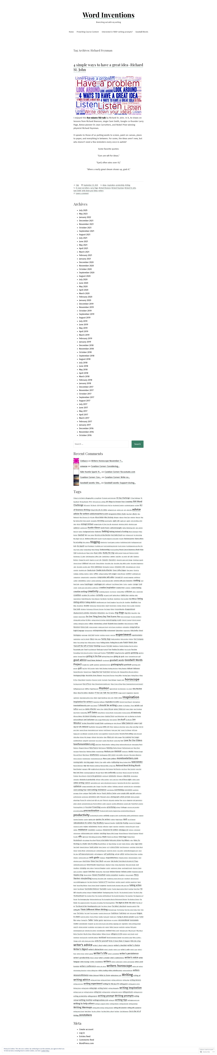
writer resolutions (96, 962)
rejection (115, 826)
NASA (88, 765)
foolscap (100, 649)
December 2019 (86, 304)
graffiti (92, 664)
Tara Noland (80, 889)
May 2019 (83, 328)
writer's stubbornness (117, 958)
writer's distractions (96, 949)
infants (95, 698)
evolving (102, 635)
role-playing (85, 840)
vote (103, 927)
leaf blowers (107, 730)
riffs (80, 836)
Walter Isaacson (114, 927)
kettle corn (106, 727)
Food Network (92, 649)
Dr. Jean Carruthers (83, 188)
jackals (137, 705)
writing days (126, 980)
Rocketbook (77, 840)
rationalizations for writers (83, 823)
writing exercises (78, 984)
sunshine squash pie (131, 882)
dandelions (117, 599)
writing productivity (80, 996)
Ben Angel (76, 538)
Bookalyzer (91, 546)
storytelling (86, 878)
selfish (122, 854)
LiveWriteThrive (77, 740)
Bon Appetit (80, 546)
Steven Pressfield (98, 875)
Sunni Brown (111, 882)
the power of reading (96, 903)
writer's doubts (108, 949)
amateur (132, 517)
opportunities (135, 783)
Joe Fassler (138, 716)
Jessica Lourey (126, 712)
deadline (127, 602)
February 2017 (85, 421)
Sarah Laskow (94, 847)
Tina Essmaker (94, 913)
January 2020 (85, 300)
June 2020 (83, 283)
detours (124, 606)
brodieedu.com (81, 553)
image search (122, 693)
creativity (93, 591)
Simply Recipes (100, 865)
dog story (128, 613)
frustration (110, 653)
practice (140, 804)
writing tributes (114, 1004)
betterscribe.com (91, 539)
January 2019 (85, 342)
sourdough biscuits (127, 868)
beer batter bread (116, 535)
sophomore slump (116, 868)
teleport (89, 892)
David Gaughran (111, 602)
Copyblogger (88, 584)
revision (96, 833)
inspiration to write (112, 702)
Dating (140, 599)
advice (136, 509)
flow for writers (133, 646)
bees (124, 535)
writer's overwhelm (113, 954)
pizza (124, 800)
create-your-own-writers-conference (88, 588)
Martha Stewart (117, 748)
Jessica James (118, 712)
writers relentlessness (115, 970)
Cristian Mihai (120, 592)
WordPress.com (86, 1043)
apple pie (123, 521)
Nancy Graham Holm (125, 762)
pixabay (117, 800)
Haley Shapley (122, 668)
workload (102, 937)
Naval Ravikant (77, 769)
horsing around (77, 684)
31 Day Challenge (135, 498)
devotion (137, 606)
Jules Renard (117, 723)
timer (138, 910)
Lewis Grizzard (137, 734)
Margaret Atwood (84, 748)
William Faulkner (96, 934)
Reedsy (100, 826)
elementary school (100, 624)
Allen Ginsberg (108, 517)
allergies (116, 517)
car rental (124, 556)
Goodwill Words (142, 32)
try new (136, 917)
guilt (80, 668)
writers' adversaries (117, 962)
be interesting (138, 535)
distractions (101, 613)
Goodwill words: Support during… (120, 483)
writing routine (85, 1000)
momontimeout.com (96, 758)
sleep (112, 865)
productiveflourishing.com (127, 811)
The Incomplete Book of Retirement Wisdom (114, 899)
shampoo (102, 858)
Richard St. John (130, 188)
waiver (107, 927)
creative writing (80, 591)
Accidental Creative (118, 505)
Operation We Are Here (124, 783)
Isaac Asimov (93, 705)
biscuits (121, 538)
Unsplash (90, 924)
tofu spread (133, 913)
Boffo (74, 546)
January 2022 (85, 217)
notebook (105, 776)
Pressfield (88, 807)
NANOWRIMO (137, 762)
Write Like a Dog (135, 941)
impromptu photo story (86, 698)
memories (125, 751)
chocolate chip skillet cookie (122, 563)
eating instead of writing (98, 620)
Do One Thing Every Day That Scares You (103, 616)
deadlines (134, 602)
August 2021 (84, 234)
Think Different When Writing (94, 909)
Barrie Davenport (134, 531)
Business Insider (134, 553)
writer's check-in (108, 945)
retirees (131, 830)
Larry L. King (129, 727)
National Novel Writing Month (128, 765)
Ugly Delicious (108, 920)
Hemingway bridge (79, 675)
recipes (85, 826)
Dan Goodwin (125, 599)
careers (112, 556)
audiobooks (83, 528)
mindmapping (103, 755)
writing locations (88, 992)
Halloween (136, 668)
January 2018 (85, 383)
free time (134, 649)
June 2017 (83, 407)
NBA (89, 769)
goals (122, 656)
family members (115, 639)
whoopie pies (124, 930)
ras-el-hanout (131, 819)
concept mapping (128, 577)
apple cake (116, 521)
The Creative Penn (89, 896)
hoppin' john (120, 680)
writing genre (124, 984)
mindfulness (94, 755)
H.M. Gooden (91, 668)
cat (128, 556)
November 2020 (86, 265)
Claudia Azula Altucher (104, 570)
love (122, 740)
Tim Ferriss (80, 913)
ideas (104, 185)
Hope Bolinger (112, 680)
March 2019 (84, 335)
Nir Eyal (98, 772)
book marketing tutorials (111, 546)
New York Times (78, 772)
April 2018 (83, 373)
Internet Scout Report (125, 702)
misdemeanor (86, 758)
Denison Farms (101, 606)
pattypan (85, 793)
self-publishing (109, 854)
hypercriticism (113, 689)
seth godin (94, 857)
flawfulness (116, 646)
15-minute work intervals (109, 498)
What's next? (115, 930)
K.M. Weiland (83, 727)
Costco (125, 584)
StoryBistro (122, 875)
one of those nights (125, 779)
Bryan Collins (98, 553)
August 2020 (85, 276)
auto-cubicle (139, 528)
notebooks (112, 776)
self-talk (117, 854)
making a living (115, 744)
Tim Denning (120, 910)
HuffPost (87, 689)
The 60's (116, 892)
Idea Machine (137, 689)
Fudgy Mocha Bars (120, 653)
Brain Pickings (95, 549)
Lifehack (94, 737)
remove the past (130, 826)
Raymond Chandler (109, 823)
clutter (91, 574)
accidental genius (129, 505)
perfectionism (77, 797)
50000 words (104, 505)
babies (81, 531)
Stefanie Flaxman (115, 871)
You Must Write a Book (107, 1011)
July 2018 (83, 362)
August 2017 (84, 400)
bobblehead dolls (125, 542)
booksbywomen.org (132, 546)
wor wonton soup (127, 937)
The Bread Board (78, 896)
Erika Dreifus (134, 630)
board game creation (114, 542)
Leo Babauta (83, 734)
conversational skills (107, 581)
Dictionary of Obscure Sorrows (95, 609)
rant (125, 819)
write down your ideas (90, 191)
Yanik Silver (88, 1011)
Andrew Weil (79, 521)
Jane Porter (76, 712)
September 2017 (86, 397)
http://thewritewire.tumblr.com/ (101, 684)
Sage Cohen (138, 844)
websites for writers (90, 930)
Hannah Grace (87, 672)
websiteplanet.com (78, 930)
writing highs (93, 988)
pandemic (136, 790)
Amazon (138, 517)
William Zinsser (106, 934)
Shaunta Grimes (123, 858)
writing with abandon (120, 1007)
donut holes (81, 617)
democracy (93, 606)
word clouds (130, 934)
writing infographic (113, 988)
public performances (133, 815)
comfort (128, 574)
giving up (117, 656)
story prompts (129, 875)
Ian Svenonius (122, 689)
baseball (81, 535)
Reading (125, 823)
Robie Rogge (123, 837)
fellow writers (92, 642)
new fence (124, 769)
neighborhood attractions (98, 769)
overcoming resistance (96, 790)
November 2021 (86, 224)
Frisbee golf (97, 653)
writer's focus (80, 954)
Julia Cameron (127, 723)
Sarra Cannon (102, 847)
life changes (87, 737)
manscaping (135, 744)
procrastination (91, 810)
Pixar (121, 800)
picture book (90, 800)
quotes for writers (103, 819)
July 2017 (83, 404)
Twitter (90, 920)
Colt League (112, 574)
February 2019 (85, 338)
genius (75, 656)
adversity (129, 510)
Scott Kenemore (124, 847)
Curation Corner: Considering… (105, 466)
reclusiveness (93, 826)
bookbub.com (99, 546)
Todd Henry (122, 913)
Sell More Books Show (131, 854)
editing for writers (83, 623)
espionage (84, 635)
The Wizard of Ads (81, 906)
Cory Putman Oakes (117, 584)
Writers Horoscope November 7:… (107, 461)
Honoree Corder (96, 680)
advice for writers (81, 514)
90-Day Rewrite (84, 502)
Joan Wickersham (119, 716)
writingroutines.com (100, 1000)
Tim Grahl (87, 913)
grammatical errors (105, 664)
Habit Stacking (103, 668)
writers (101, 191)
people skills (125, 793)
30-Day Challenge (123, 498)
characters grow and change (124, 560)
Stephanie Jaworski (137, 871)
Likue (105, 737)
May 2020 (83, 286)
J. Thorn (132, 705)
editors (91, 623)
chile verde (92, 563)
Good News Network (94, 660)
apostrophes (108, 521)
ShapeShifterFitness (112, 858)
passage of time (78, 793)
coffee (96, 574)
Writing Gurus (77, 988)
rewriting (103, 833)
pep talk (132, 793)
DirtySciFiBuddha (119, 609)
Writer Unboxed (94, 975)
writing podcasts (128, 992)
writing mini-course (116, 992)
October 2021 (85, 227)
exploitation (76, 639)
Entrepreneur (88, 630)
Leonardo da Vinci (93, 734)
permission (85, 797)
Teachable (103, 889)
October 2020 (85, 269)
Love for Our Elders (133, 740)
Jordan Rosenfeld (88, 723)
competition (93, 577)
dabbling (131, 595)
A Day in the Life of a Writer (98, 510)
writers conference (88, 966)
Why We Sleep (87, 934)
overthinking (119, 790)
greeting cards (136, 664)
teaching (130, 889)
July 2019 (83, 321)
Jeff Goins (92, 712)
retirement (137, 830)
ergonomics (126, 630)
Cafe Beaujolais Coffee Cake (93, 556)
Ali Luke (92, 517)
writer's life (100, 953)
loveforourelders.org (84, 744)
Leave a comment (82, 193)
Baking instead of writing (118, 531)
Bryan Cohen (89, 553)
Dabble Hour (125, 595)
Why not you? (132, 930)
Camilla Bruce (106, 556)
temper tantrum (97, 892)
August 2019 (84, 317)
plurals (79, 804)
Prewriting (96, 807)
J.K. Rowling (126, 705)
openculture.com (95, 783)
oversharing (110, 790)
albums (134, 514)
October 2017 (85, 394)
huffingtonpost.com (78, 689)
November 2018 (86, 349)
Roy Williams (126, 840)
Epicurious (119, 630)
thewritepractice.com (94, 906)
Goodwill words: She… (90, 483)
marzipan (76, 751)
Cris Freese (113, 592)
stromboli (127, 878)
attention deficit (123, 524)
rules (131, 840)
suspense (103, 885)
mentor (131, 751)
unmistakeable (83, 924)
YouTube (116, 1011)
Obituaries (120, 776)
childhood (85, 563)
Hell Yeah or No (115, 672)
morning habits (78, 762)
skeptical (108, 865)
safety (132, 844)
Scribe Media (81, 851)
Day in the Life (120, 602)
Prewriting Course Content (88, 32)
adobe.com (120, 510)
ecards (119, 620)
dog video (134, 613)
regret (111, 826)
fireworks (103, 646)
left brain (134, 730)
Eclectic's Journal (126, 620)
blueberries (103, 542)
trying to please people (125, 917)
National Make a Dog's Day (107, 765)
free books (128, 649)
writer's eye (133, 949)
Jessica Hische (110, 712)
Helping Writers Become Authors (129, 672)
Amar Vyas (127, 517)
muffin (104, 762)
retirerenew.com (87, 833)
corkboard (108, 584)
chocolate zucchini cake (83, 567)
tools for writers (85, 917)
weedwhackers (101, 930)
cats (131, 556)
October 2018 (85, 352)
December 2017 (86, 387)
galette (127, 653)
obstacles (76, 779)
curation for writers (88, 595)
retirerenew (76, 833)
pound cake (127, 804)
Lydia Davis (98, 744)
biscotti (100, 538)
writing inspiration (130, 987)
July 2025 (83, 210)
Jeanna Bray (83, 712)
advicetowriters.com (99, 514)
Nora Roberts (83, 776)
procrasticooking (78, 811)
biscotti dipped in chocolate (110, 538)
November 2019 (86, 307)
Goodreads (106, 660)
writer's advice (82, 945)
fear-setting (80, 642)
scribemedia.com (91, 851)
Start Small (106, 871)
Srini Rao (91, 872)
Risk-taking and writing (95, 837)
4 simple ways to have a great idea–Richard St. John (108, 67)
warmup (127, 927)
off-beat (98, 779)
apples (128, 521)
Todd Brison (115, 913)
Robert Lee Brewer (112, 837)
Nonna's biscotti (127, 772)
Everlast (97, 635)
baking (105, 531)
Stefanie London (126, 871)
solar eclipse (90, 868)
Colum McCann (121, 574)
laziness (101, 730)
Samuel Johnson (84, 847)
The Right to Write (122, 903)
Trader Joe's (113, 917)
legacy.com (76, 734)
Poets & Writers (97, 804)
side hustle (107, 861)
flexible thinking (124, 646)
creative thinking (136, 588)
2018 (98, 505)
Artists (78, 524)
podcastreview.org (87, 804)
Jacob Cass (82, 709)
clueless (86, 574)
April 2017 (83, 414)
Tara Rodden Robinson (92, 889)
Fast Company (138, 639)
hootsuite (105, 680)
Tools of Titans (94, 917)
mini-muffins (119, 755)
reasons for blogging (134, 823)
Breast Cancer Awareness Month (129, 549)
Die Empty (107, 609)
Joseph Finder (99, 723)
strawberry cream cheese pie (115, 878)
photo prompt (125, 797)
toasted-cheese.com (104, 913)
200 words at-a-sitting (99, 502)
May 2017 (83, 411)
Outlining (115, 786)
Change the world (84, 560)
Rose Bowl (93, 840)
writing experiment (93, 983)
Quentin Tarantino (78, 819)
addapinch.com (112, 510)
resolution (91, 830)
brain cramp (79, 549)
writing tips (121, 1000)
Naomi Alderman (78, 765)
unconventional (123, 920)
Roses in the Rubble (102, 840)
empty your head (103, 627)
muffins (109, 762)
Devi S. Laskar (131, 606)
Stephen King (78, 875)
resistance (82, 829)
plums (75, 804)
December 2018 (86, 345)
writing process (138, 992)
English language (78, 630)
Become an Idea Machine (103, 535)
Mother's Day (98, 762)
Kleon (111, 727)
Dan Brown (110, 599)
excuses (107, 635)
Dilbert (112, 609)
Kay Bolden (92, 727)
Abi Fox (110, 505)
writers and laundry (128, 962)
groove (75, 668)
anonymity (94, 521)
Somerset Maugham (100, 868)
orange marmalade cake (89, 786)
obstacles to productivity (87, 779)
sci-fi (108, 847)
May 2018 (83, 369)
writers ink (135, 966)
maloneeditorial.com (125, 744)
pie (96, 800)
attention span (133, 524)
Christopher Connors (108, 567)
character (105, 560)
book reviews (122, 546)
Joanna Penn (109, 716)
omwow (83, 466)
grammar (96, 664)
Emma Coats (85, 627)
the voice (132, 903)
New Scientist (131, 769)
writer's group (89, 954)
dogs (121, 612)
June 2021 (83, 241)
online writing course (81, 783)
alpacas (121, 517)
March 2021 (84, 252)
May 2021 (83, 245)
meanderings (100, 751)
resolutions (99, 830)
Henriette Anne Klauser (94, 675)
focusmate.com (78, 649)
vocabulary (91, 927)
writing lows (98, 992)
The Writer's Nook (106, 906)
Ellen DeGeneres (129, 623)
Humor (104, 688)
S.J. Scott (119, 844)
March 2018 (84, 376)
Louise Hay (117, 740)
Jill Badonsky (136, 713)
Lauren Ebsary (83, 730)
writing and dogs (95, 980)
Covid (140, 584)
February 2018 (85, 380)
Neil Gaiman (109, 769)
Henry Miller (118, 675)
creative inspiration (107, 588)
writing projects (92, 996)
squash (85, 871)
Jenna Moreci (101, 712)
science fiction (114, 847)
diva (107, 613)
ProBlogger (124, 807)
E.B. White (88, 620)
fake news (98, 639)
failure (92, 639)
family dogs (106, 639)
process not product (133, 807)
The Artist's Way (137, 892)
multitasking (115, 762)
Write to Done (104, 975)
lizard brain (92, 740)
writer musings (85, 962)
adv (125, 510)
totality (101, 917)
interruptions (136, 702)
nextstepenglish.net (89, 772)
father (75, 642)
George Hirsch (82, 656)
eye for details (85, 639)
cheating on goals (138, 560)
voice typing (98, 927)
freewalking (76, 653)
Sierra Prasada (91, 865)
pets (98, 797)
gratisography (117, 664)
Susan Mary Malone (82, 885)
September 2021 (86, 231)
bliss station (86, 542)
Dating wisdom (90, 602)
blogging (95, 542)
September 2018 (86, 356)
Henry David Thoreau (109, 675)
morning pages (89, 762)
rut (107, 844)
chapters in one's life (95, 560)
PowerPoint (134, 804)
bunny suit (126, 553)
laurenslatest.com (93, 730)
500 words (87, 505)
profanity (106, 815)
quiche (86, 819)
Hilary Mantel (81, 680)
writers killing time (92, 970)
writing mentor (106, 992)
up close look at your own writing (103, 924)
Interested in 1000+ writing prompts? (117, 32)
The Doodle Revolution (118, 896)
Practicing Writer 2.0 (79, 807)
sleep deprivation (120, 865)
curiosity (99, 595)
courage (135, 584)
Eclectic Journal (136, 620)
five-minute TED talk (96, 118)
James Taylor (129, 709)
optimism (77, 786)
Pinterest (105, 800)
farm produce (125, 639)
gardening (134, 653)
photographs (115, 797)
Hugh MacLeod (94, 689)
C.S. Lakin (82, 556)
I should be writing (107, 705)
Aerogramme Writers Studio (117, 514)
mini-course (112, 755)
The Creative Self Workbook (103, 896)
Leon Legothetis (103, 734)
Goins (126, 656)
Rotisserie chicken (115, 840)
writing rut (111, 1000)
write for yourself (101, 941)
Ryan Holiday (112, 844)
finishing (97, 646)
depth (107, 606)
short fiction (86, 861)
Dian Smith (76, 609)
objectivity (126, 776)
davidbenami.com (101, 602)
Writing (127, 185)
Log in (82, 1033)
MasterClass (82, 751)
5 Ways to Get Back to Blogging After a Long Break (87, 498)
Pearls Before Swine (109, 793)
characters (112, 560)
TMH (77, 185)
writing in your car (78, 992)
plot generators (137, 800)
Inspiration (111, 185)
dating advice (79, 602)
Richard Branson (105, 188)
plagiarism (130, 800)
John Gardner (113, 719)
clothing (81, 574)
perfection (138, 793)
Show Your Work (97, 861)
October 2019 (85, 310)
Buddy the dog (108, 553)
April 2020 (83, 290)
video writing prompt (135, 924)
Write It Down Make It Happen (119, 941)
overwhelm (128, 790)
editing (75, 623)
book (86, 546)
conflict (75, 581)
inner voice (118, 698)
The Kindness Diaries (133, 899)
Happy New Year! (97, 672)
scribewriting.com (101, 851)
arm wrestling (135, 521)
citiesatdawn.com (131, 567)
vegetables (125, 924)
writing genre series (134, 984)
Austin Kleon (94, 527)
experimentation (137, 635)
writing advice (81, 979)
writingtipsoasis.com (133, 1000)
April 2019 (83, 331)
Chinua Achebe (100, 563)
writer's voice (131, 957)
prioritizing (111, 807)
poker (104, 804)
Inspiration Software (99, 702)
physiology (76, 800)
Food (86, 649)
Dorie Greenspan (125, 617)
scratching (132, 847)
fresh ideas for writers (87, 653)
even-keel (91, 635)
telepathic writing (81, 892)
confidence (137, 577)
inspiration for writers (83, 702)
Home (71, 32)
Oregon (98, 786)
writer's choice (133, 945)
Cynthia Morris (116, 595)
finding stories (105, 642)
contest (88, 581)
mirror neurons (77, 758)
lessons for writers (114, 734)
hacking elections (113, 668)
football (105, 649)
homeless (89, 680)
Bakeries (98, 532)
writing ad (136, 975)
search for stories (112, 851)
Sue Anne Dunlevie (92, 882)
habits (97, 668)
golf (139, 656)
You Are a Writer (96, 1011)
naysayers (85, 769)
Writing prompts (124, 995)
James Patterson (120, 709)
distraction (93, 613)
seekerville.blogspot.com (131, 851)
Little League (118, 737)
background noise (88, 531)
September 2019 (86, 314)
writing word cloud (78, 1011)
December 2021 (86, 220)
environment (111, 630)
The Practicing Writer (109, 903)
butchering (76, 556)
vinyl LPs (75, 927)
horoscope (132, 679)
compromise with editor (105, 577)
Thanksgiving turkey (108, 892)
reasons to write (78, 826)
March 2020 (84, 293)
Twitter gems (98, 920)
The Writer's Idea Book (119, 906)
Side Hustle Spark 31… (90, 472)
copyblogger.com (99, 584)
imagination (129, 693)
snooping (83, 868)
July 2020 (83, 279)
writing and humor (106, 980)
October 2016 (85, 435)
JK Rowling (93, 716)
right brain (85, 837)
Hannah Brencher (78, 672)
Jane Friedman (138, 709)
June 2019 (83, 324)
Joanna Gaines (101, 716)
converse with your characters (123, 581)
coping (82, 584)
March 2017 (84, 418)
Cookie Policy (45, 1051)
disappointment (130, 609)
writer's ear (116, 949)
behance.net (129, 535)
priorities (103, 807)
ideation (91, 693)
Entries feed (84, 1036)
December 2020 (86, 262)
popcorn (108, 804)
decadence (80, 606)
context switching (96, 581)
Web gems (133, 927)
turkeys (79, 920)
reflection (105, 826)
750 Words (93, 505)
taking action (136, 885)
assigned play (98, 524)
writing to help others (84, 1003)
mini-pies (126, 755)
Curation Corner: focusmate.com (120, 472)
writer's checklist (120, 945)
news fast (138, 769)
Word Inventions (108, 14)
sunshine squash (120, 882)
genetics (141, 653)
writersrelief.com (127, 970)
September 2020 (86, 272)
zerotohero (85, 1015)
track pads (106, 917)
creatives (127, 588)
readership (119, 823)
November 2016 (86, 432)
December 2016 (86, 428)
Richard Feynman (117, 188)
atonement (115, 524)
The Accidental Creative (126, 892)
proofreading (122, 815)
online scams (136, 779)
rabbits (113, 819)
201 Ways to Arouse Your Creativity (119, 502)
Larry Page (94, 188)
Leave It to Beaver (126, 730)
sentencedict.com (84, 858)
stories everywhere (112, 875)
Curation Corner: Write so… (117, 477)
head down (106, 672)
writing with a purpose (134, 1007)
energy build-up (135, 627)
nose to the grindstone (94, 776)
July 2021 (83, 238)
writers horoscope (119, 966)
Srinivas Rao (99, 871)
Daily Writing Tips (86, 599)
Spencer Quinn (137, 868)
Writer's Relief (94, 958)
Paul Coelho (92, 793)
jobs (126, 716)
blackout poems (129, 538)
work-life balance (93, 937)
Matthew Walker (91, 751)
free (109, 649)
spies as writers (77, 871)
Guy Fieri (84, 668)
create (75, 588)
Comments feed (86, 1040)
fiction (98, 642)
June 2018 (83, 366)
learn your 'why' (116, 730)
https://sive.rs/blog (116, 684)
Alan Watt (129, 514)
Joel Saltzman (89, 720)
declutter (86, 606)
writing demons (135, 980)
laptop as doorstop (119, 727)
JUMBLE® (136, 723)
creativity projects (104, 592)
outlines (109, 786)
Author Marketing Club (129, 528)
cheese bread (77, 563)
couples (130, 584)
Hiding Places (135, 675)
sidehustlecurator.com (79, 865)
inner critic (111, 698)
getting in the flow (93, 656)
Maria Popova (93, 748)
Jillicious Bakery (77, 716)
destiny (119, 606)
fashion (131, 639)
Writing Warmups (82, 1007)
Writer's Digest (80, 949)
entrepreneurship (100, 630)
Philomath (103, 797)
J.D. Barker (120, 705)
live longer (135, 737)
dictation (83, 609)
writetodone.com (116, 975)
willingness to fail (116, 934)
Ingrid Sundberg (102, 698)
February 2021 (85, 255)
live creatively (127, 737)
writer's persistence (129, 953)
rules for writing (92, 844)
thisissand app (112, 910)
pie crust (99, 800)
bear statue (91, 535)
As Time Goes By (106, 524)
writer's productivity (81, 958)
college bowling (103, 574)
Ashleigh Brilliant (87, 524)
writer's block (98, 945)
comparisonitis (85, 577)
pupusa (141, 815)
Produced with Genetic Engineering (110, 811)
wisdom (125, 934)
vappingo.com (117, 924)
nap (84, 766)
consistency (82, 581)
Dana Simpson (96, 599)
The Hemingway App (83, 899)
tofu (128, 913)
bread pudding (114, 549)
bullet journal (119, 553)
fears (86, 642)
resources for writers (110, 830)
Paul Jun (99, 793)
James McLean (108, 709)
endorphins (126, 627)
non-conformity (110, 773)
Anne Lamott (86, 521)
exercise (112, 635)
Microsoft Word (77, 755)
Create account (86, 1029)
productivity (120, 185)
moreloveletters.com (127, 758)
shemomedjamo (133, 858)
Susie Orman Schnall (93, 885)
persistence (92, 797)
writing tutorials (123, 1004)
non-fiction (119, 772)
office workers (105, 779)
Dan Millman (133, 599)
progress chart (114, 815)
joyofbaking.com (108, 723)
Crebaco (84, 461)
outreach (120, 786)
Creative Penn (120, 588)
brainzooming (105, 550)
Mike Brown (86, 755)
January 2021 (85, 259)
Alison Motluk (99, 517)
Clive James (130, 570)
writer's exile (125, 949)
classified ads (82, 570)
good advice (80, 660)
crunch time (139, 592)
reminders (122, 826)
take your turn (125, 885)
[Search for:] (101, 444)
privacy (118, 807)
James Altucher (90, 709)
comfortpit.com (136, 574)
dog (116, 613)
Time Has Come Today (130, 910)
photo (108, 797)
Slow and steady (130, 865)
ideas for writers (83, 693)
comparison (76, 577)
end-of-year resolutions (115, 627)
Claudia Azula (91, 570)
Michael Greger (138, 751)
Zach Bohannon (124, 1011)
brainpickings (87, 549)
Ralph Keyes (119, 819)
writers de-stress (101, 966)
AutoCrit (75, 531)
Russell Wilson (102, 844)
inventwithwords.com (81, 705)
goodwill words (117, 660)
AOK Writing (100, 521)
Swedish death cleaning (113, 885)
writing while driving (98, 1007)
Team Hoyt (137, 889)
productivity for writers (96, 815)
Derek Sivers (113, 606)
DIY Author (111, 613)
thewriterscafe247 (132, 906)
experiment (123, 634)
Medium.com (109, 751)
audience (76, 528)
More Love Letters (109, 759)
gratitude (128, 665)
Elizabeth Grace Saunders (116, 623)
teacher (109, 889)
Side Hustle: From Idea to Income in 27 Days (124, 861)
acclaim (137, 505)
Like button (100, 737)
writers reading (103, 970)
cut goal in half (108, 595)
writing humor (103, 988)
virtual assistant (83, 927)
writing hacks (85, 988)
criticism (128, 591)
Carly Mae (118, 556)
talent (75, 889)
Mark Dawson (102, 748)
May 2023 (83, 214)
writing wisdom (109, 1007)
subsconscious (134, 878)
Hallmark (130, 668)
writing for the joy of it (111, 984)
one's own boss (114, 779)
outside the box (128, 786)
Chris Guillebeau (96, 567)
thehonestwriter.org (95, 899)
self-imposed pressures (86, 854)
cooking (136, 580)
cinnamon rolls (120, 567)
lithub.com (110, 737)
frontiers (103, 653)
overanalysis (136, 786)
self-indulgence (98, 854)
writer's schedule (104, 958)
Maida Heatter (106, 744)
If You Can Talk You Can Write (106, 693)
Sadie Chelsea (126, 844)
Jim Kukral (86, 716)
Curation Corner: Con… (90, 477)
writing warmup (133, 1004)
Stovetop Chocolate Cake (99, 878)
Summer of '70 (102, 882)
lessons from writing (126, 734)
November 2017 (86, 390)
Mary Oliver (137, 748)
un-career (115, 920)
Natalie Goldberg (95, 765)
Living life (85, 740)
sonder (108, 868)
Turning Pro (84, 920)
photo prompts (135, 797)
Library (82, 737)
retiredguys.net (123, 830)
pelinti (119, 793)
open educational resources (109, 783)
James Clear (100, 709)
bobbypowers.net (136, 542)
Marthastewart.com (127, 748)
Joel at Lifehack (78, 719)
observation (134, 776)
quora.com (91, 819)
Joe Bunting (131, 716)
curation (77, 595)
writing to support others (102, 1004)
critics (134, 592)
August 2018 (84, 359)
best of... (82, 538)
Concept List (119, 577)
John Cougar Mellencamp (102, 719)
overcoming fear (80, 790)
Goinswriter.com (133, 656)
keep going (99, 727)
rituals (104, 837)
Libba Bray (76, 737)
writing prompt (106, 995)
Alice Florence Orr (85, 517)
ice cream (129, 689)
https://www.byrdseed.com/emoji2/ (133, 684)
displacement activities (81, 613)
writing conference (116, 980)
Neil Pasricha (117, 769)
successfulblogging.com (80, 882)
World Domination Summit (114, 937)
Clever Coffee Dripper (119, 570)
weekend (109, 930)
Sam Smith (77, 191)
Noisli (102, 772)
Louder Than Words (107, 740)
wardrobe (122, 927)
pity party (111, 800)
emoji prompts (93, 627)
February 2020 (85, 297)
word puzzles (84, 937)
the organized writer (84, 903)
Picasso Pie (83, 800)
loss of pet (99, 740)
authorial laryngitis (116, 528)
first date (109, 646)
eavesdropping (111, 620)
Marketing (109, 748)
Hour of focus (87, 684)
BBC (86, 535)
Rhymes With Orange (112, 833)
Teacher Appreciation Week (120, 889)
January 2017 (85, 425)
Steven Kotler (88, 875)
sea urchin (120, 851)
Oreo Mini (104, 786)
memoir (117, 751)
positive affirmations (118, 804)
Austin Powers (105, 528)
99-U (90, 502)
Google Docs (85, 664)
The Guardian (129, 896)
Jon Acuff (121, 719)
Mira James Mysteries (135, 755)
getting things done (107, 656)
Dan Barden (103, 599)
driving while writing (79, 620)
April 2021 (83, 248)
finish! (125, 642)
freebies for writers (118, 649)
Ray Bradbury (98, 823)
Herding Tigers (127, 675)
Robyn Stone (131, 837)
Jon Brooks (129, 719)
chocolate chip (109, 563)
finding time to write (116, 642)
